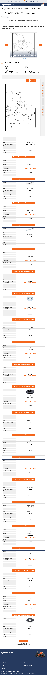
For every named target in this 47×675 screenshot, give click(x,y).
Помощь (4, 665)
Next (40, 45)
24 (42, 112)
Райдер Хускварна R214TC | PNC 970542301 (13, 12)
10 (42, 96)
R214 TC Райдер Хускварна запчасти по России (14, 11)
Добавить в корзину (23, 640)
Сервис (25, 662)
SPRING (30, 374)
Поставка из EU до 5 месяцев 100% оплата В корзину (23, 156)
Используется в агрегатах (30, 146)
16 (42, 104)
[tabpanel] (23, 45)
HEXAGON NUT (30, 307)
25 (42, 114)
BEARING (30, 167)
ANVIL (30, 213)
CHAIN (30, 489)
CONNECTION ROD (30, 536)
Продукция (26, 656)
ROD (30, 329)
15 (42, 103)
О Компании (27, 659)
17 (42, 106)
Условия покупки (28, 665)
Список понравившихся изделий (33, 1)
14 (42, 101)
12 (42, 98)
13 (42, 100)
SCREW (30, 281)
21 (42, 109)
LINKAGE (30, 513)
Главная (4, 656)
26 (42, 115)
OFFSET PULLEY (30, 400)
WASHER (30, 628)
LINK (30, 558)
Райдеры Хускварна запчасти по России (13, 9)
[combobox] (23, 77)
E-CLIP (30, 467)
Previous (6, 45)
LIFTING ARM (30, 259)
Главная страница (6, 8)
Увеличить (23, 58)
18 (42, 107)
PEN (30, 190)
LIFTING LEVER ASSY (30, 144)
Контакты (18, 1)
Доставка (10, 1)
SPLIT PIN (30, 236)
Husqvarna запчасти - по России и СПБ (31, 8)
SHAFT (30, 422)
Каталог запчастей (16, 8)
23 (42, 111)
